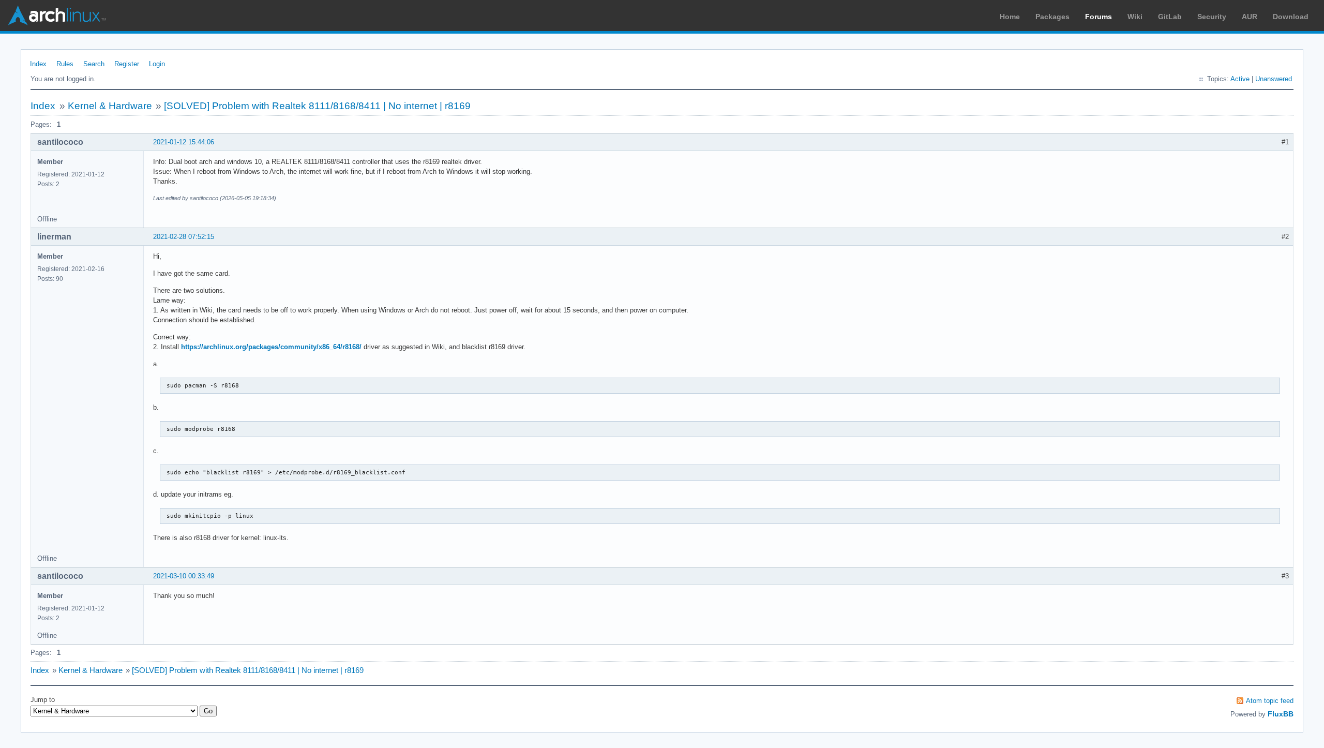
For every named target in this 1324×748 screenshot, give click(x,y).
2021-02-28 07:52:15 (183, 237)
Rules (64, 64)
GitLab (1170, 16)
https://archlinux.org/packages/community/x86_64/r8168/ (271, 347)
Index (38, 64)
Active (1240, 79)
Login (157, 64)
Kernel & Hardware (110, 105)
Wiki (1134, 16)
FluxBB (1280, 714)
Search (93, 64)
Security (1211, 16)
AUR (1249, 16)
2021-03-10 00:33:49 (183, 576)
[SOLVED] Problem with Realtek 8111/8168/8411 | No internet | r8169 (317, 105)
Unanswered (1273, 79)
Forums (1098, 16)
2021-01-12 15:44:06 (183, 142)
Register (126, 64)
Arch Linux (57, 15)
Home (1010, 16)
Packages (1052, 16)
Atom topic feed (1269, 701)
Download (1290, 16)
